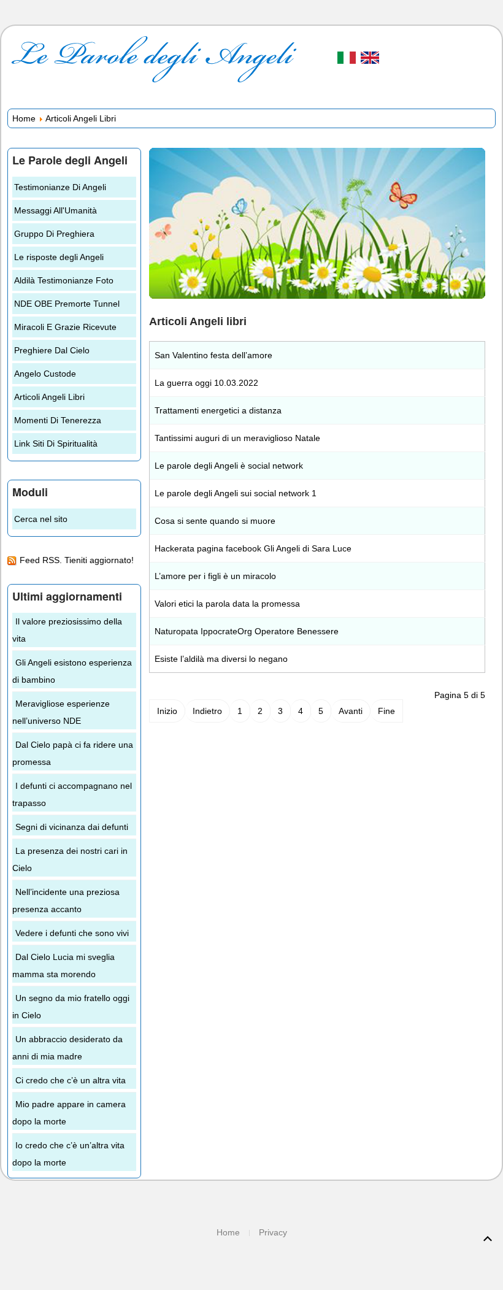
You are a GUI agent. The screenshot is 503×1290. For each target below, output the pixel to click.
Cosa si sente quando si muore (215, 521)
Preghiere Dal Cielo (52, 350)
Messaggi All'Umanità (55, 210)
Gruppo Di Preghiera (54, 234)
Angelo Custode (45, 373)
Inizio (167, 711)
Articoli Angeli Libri (49, 397)
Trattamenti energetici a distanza (218, 410)
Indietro (207, 711)
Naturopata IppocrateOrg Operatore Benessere (247, 631)
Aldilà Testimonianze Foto (63, 280)
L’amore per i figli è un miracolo (215, 576)
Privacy (273, 1232)
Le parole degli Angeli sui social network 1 (236, 493)
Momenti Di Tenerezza (57, 420)
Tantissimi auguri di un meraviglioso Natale (237, 438)
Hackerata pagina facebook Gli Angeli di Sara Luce (253, 548)
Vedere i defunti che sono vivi (72, 933)
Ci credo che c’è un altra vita (70, 1080)
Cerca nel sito (40, 519)
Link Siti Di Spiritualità (56, 443)
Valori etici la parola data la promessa (227, 604)
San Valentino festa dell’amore (213, 355)
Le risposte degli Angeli (59, 257)
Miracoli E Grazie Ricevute (65, 327)
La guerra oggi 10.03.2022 (206, 383)
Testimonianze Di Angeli (60, 187)
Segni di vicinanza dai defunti (71, 827)
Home (24, 118)
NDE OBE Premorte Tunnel (67, 304)
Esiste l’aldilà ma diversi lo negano (221, 659)
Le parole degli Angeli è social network (229, 465)
